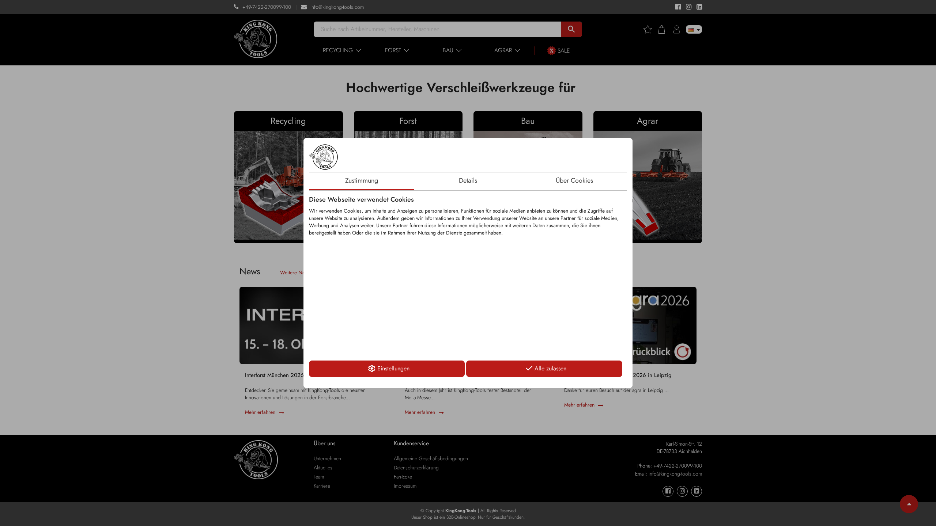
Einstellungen (393, 368)
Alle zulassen (550, 368)
